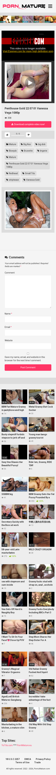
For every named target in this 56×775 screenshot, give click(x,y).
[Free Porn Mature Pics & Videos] (25, 6)
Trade (37, 762)
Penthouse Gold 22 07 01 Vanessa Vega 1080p (27, 165)
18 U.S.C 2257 (12, 759)
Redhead (13, 173)
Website (9, 340)
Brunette (28, 150)
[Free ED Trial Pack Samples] (28, 82)
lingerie (43, 150)
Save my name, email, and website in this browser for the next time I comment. (25, 359)
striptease (13, 180)
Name (8, 313)
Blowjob (12, 150)
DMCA (27, 759)
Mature (12, 144)
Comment (10, 272)
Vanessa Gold (33, 180)
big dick (41, 144)
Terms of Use (22, 762)
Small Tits (30, 173)
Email (8, 327)
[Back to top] (50, 768)
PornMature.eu (24, 745)
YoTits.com (7, 745)
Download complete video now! (29, 124)
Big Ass (27, 144)
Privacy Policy (43, 759)
